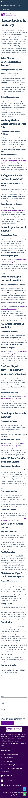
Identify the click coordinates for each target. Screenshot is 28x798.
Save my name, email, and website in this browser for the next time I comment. (13, 718)
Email (3, 703)
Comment (4, 675)
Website (3, 709)
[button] (22, 14)
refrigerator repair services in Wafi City (13, 210)
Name (3, 696)
